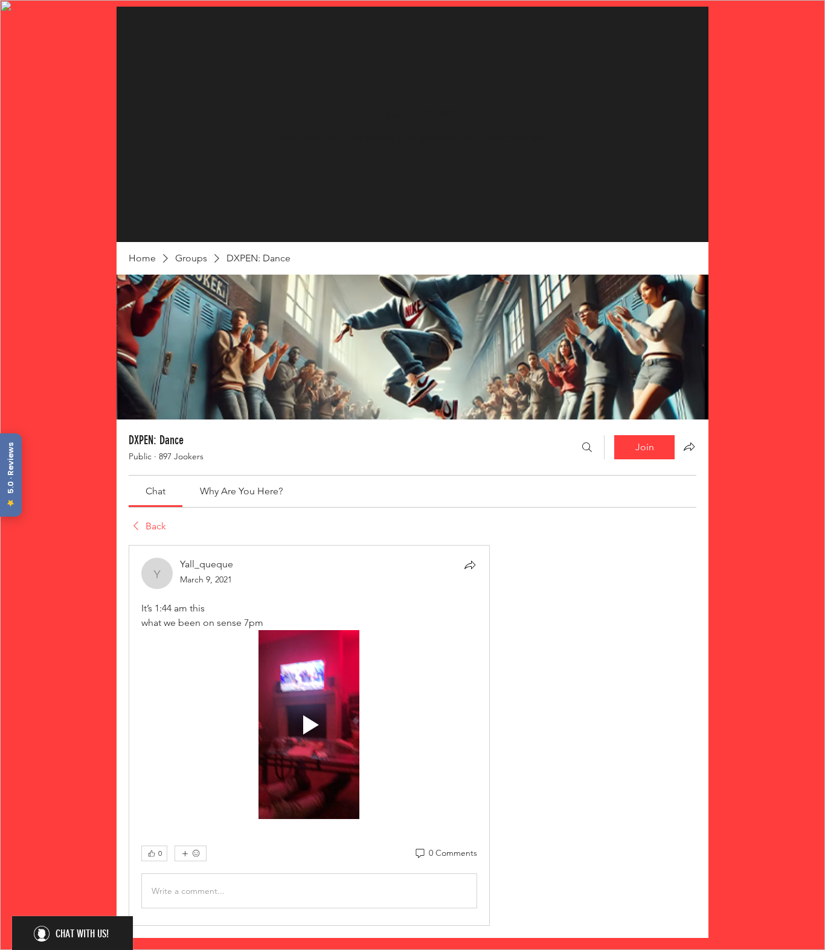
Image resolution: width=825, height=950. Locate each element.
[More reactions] (191, 853)
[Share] (470, 565)
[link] (155, 491)
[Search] (587, 447)
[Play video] (309, 724)
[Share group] (689, 446)
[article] (309, 735)
